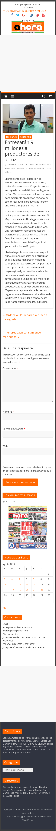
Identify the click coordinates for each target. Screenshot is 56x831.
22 (41, 589)
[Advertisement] (28, 63)
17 (5, 589)
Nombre (8, 411)
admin (31, 164)
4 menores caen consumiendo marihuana (22, 335)
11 (12, 584)
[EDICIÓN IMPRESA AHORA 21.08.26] (28, 548)
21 (34, 589)
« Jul (4, 607)
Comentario (10, 368)
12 (20, 584)
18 (12, 589)
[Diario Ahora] (6, 96)
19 (20, 589)
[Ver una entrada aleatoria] (50, 96)
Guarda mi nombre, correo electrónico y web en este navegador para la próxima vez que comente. (27, 471)
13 (27, 584)
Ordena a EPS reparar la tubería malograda (25, 317)
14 (34, 584)
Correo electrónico (14, 429)
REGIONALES (11, 137)
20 (27, 589)
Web (5, 446)
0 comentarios (44, 164)
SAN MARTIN (25, 137)
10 (5, 584)
